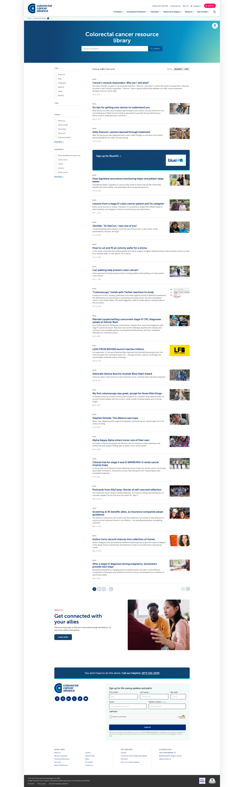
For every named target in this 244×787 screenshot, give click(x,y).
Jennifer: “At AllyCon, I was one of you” (114, 225)
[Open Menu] (214, 12)
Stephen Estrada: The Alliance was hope (115, 418)
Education (61, 133)
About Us (186, 6)
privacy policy (153, 732)
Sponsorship (89, 756)
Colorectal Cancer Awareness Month (134, 756)
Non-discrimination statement (58, 784)
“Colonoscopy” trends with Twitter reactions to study (123, 292)
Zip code (174, 692)
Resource (61, 74)
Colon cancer (63, 160)
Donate (123, 753)
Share (215, 26)
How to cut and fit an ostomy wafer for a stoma (119, 248)
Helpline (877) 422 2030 (160, 6)
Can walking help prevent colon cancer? (115, 270)
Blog (59, 79)
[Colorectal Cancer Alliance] (40, 8)
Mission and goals (60, 756)
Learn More (63, 637)
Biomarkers (62, 129)
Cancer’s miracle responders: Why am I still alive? (120, 82)
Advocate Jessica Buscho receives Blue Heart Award (122, 373)
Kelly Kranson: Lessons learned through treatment (121, 132)
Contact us (89, 765)
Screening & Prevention (136, 12)
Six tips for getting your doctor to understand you (121, 107)
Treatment (154, 12)
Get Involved (202, 12)
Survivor (61, 168)
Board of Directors (61, 765)
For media (88, 762)
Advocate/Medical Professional (69, 155)
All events (124, 759)
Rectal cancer (63, 172)
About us (57, 753)
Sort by (169, 69)
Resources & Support (172, 12)
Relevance (178, 69)
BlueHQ (61, 95)
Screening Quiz (175, 6)
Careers (88, 753)
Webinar (61, 87)
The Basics (118, 12)
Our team (57, 762)
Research (188, 12)
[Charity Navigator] (202, 781)
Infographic (62, 83)
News (87, 759)
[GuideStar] (212, 781)
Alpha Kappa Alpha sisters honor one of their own (120, 440)
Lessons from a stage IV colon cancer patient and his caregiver (128, 203)
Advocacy (61, 121)
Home (29, 18)
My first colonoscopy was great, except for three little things (127, 393)
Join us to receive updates (130, 762)
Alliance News (63, 125)
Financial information (62, 759)
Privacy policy (41, 784)
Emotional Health (64, 137)
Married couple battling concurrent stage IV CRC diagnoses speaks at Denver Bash (126, 321)
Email (111, 702)
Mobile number (158, 702)
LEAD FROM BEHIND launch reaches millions (118, 349)
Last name (144, 692)
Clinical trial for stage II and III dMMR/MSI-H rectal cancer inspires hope (125, 464)
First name (113, 692)
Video (60, 91)
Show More (58, 142)
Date (186, 69)
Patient (60, 164)
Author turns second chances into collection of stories (123, 539)
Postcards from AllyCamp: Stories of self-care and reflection (126, 489)
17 (111, 589)
